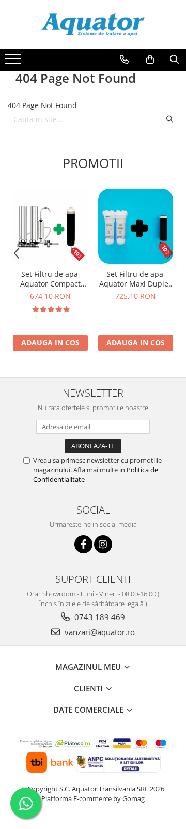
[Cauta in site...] (174, 59)
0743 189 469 (98, 617)
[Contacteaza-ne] (124, 59)
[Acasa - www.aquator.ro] (93, 24)
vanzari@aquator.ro (99, 632)
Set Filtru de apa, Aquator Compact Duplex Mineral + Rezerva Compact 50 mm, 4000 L (51, 279)
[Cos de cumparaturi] (150, 59)
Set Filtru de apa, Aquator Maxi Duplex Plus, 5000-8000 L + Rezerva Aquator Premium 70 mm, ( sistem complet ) (135, 279)
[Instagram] (103, 544)
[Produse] (14, 62)
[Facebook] (83, 544)
